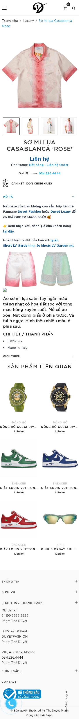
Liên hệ (40, 158)
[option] (39, 76)
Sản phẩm (39, 366)
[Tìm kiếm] (73, 8)
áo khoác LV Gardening (54, 245)
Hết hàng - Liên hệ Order (48, 164)
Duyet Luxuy (60, 211)
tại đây (8, 231)
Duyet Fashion (29, 211)
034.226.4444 (49, 173)
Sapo (49, 715)
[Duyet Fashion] (40, 7)
